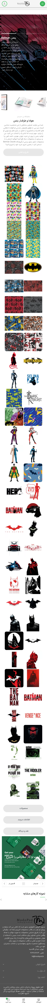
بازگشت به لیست (23, 883)
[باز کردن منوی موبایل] (42, 3)
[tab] (23, 152)
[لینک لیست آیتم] (23, 953)
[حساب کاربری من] (4, 3)
